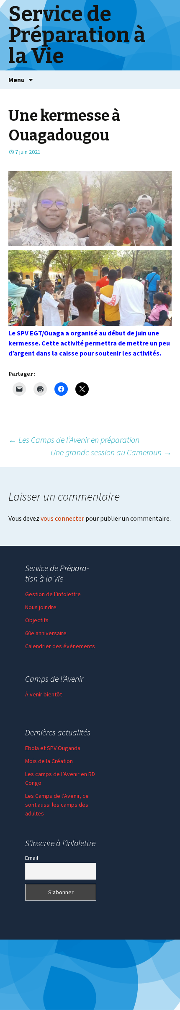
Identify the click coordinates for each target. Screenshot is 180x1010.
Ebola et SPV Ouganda (52, 748)
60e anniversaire (46, 633)
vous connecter (62, 518)
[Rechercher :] (164, 80)
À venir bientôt (43, 694)
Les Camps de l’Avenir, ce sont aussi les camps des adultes (57, 804)
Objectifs (37, 620)
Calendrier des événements (60, 646)
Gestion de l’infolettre (53, 594)
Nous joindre (41, 607)
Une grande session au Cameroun (111, 452)
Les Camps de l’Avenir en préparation (73, 439)
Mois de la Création (49, 761)
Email (31, 858)
